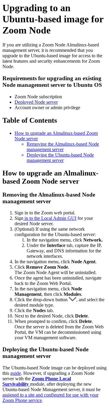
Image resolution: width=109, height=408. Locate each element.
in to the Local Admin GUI (49, 218)
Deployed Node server (36, 102)
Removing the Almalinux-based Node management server (63, 146)
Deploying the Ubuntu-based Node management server (60, 157)
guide (15, 373)
